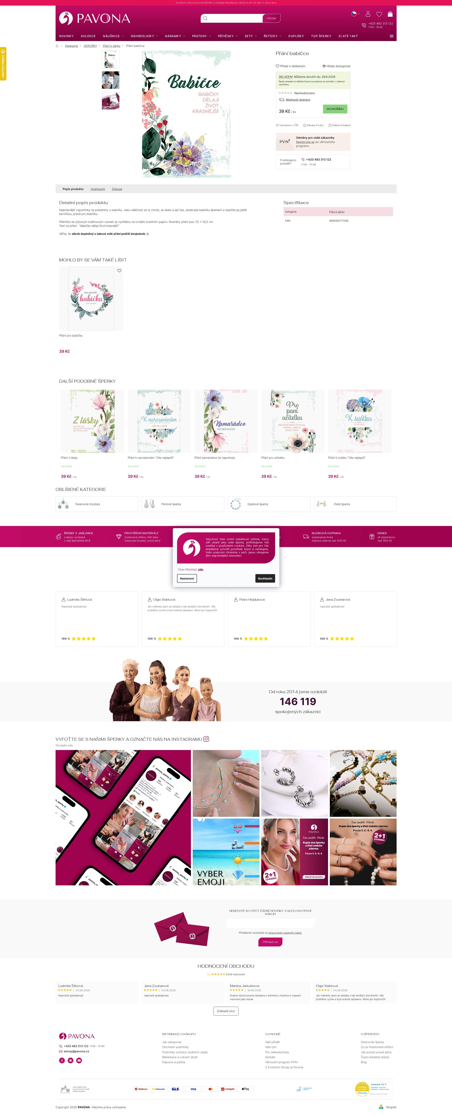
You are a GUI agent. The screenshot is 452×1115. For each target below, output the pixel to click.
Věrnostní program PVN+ (282, 1062)
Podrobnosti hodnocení (297, 93)
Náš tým (271, 1047)
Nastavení (187, 578)
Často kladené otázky (375, 1057)
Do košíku (335, 109)
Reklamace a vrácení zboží (179, 1057)
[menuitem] (66, 36)
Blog (364, 1062)
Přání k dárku (336, 211)
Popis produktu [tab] (73, 189)
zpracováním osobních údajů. (285, 932)
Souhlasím (265, 578)
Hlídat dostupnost (338, 66)
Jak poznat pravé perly (376, 1052)
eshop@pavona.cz (76, 1051)
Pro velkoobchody (277, 1052)
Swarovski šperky (372, 1042)
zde (200, 569)
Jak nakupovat (172, 1042)
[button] (92, 473)
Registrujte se (305, 142)
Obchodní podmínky (175, 1047)
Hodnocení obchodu (226, 966)
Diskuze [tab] (117, 189)
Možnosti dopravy (298, 99)
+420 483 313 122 (380, 23)
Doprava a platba (173, 1062)
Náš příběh (272, 1042)
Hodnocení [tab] (98, 189)
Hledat (271, 18)
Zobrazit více (226, 1011)
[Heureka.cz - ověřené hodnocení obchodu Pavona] (374, 1089)
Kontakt (270, 1057)
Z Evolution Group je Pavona (284, 1067)
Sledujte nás (64, 745)
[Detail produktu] (91, 299)
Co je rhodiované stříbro (377, 1047)
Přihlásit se (270, 942)
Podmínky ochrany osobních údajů (185, 1052)
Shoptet (391, 1107)
